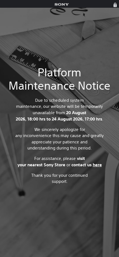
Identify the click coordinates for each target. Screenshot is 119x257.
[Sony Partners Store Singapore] (61, 4)
